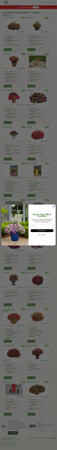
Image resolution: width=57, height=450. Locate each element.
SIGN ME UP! (42, 230)
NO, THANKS (42, 234)
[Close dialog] (53, 206)
